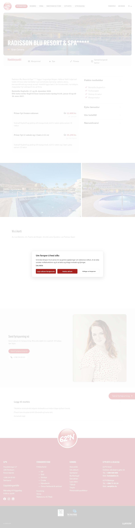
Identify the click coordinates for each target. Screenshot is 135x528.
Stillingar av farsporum (89, 271)
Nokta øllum (67, 271)
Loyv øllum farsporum (46, 271)
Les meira (39, 265)
